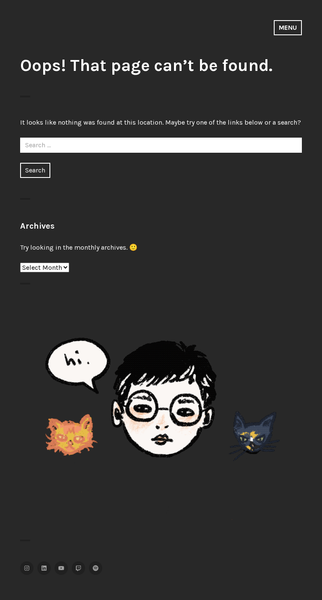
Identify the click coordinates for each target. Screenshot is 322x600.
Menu (288, 27)
